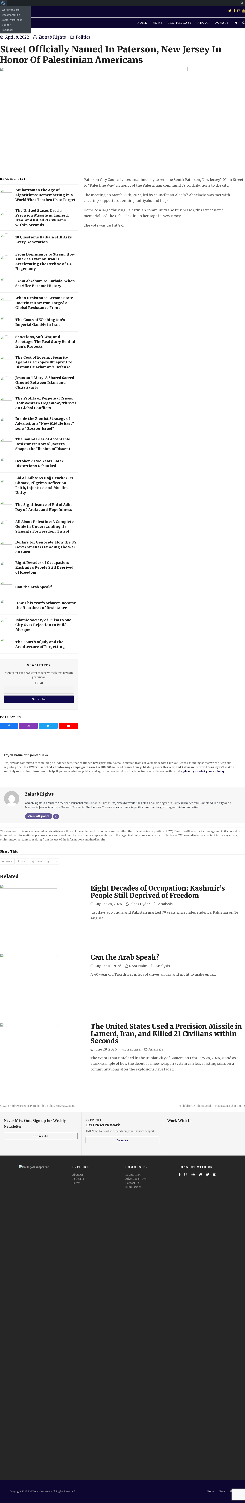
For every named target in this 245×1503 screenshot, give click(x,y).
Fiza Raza (132, 1049)
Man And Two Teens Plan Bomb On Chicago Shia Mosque (39, 1106)
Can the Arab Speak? (125, 957)
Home (210, 1491)
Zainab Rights (52, 37)
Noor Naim (138, 966)
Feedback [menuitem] (7, 29)
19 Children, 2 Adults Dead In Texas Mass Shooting (210, 1106)
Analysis (165, 904)
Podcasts (78, 1178)
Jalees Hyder (140, 904)
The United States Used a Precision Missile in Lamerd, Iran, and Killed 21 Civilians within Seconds (166, 1033)
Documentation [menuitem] (11, 14)
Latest (76, 1183)
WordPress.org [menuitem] (11, 9)
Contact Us (132, 1183)
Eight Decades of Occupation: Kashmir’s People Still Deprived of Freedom (158, 892)
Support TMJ (133, 1174)
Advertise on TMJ (136, 1178)
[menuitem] (3, 3)
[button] (235, 23)
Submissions (133, 1187)
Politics (83, 37)
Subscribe (41, 1135)
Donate (122, 1140)
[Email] (56, 816)
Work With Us (179, 1120)
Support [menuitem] (6, 24)
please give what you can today (204, 771)
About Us (77, 1174)
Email (39, 683)
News (222, 1491)
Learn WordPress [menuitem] (12, 19)
